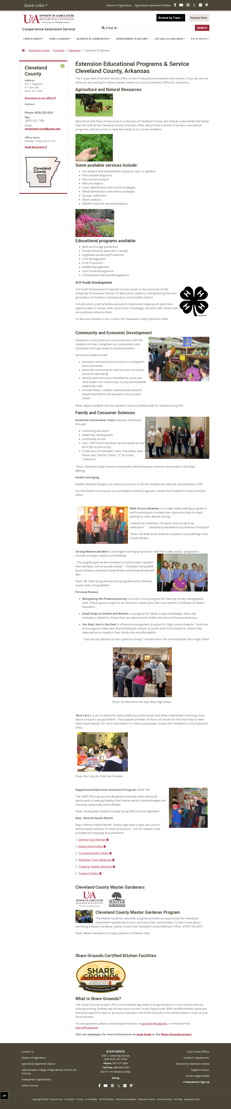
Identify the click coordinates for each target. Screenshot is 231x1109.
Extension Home (39, 50)
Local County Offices (198, 1051)
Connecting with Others (94, 853)
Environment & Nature (131, 38)
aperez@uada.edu (86, 1027)
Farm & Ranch (32, 38)
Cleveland (74, 50)
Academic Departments (196, 1057)
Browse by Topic (169, 18)
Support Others (89, 873)
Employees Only (192, 1099)
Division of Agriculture (119, 5)
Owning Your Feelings (92, 839)
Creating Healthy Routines (95, 866)
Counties (58, 50)
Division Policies (164, 1099)
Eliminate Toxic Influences (95, 860)
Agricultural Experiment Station (153, 5)
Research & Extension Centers (192, 1063)
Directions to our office (39, 98)
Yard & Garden (59, 38)
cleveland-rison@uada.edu (43, 128)
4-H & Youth (199, 38)
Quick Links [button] (34, 5)
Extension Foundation (126, 1099)
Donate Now (198, 18)
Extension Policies (146, 1099)
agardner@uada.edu (154, 1023)
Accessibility (91, 1099)
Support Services (200, 1069)
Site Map (178, 1099)
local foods (143, 1034)
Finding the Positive (90, 846)
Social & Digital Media (197, 1075)
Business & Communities (93, 38)
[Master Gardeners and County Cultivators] (84, 916)
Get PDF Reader (106, 1099)
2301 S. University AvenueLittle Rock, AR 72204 (115, 1057)
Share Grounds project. (176, 1034)
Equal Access (56, 1099)
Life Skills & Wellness (169, 38)
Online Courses (30, 1085)
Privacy (80, 1099)
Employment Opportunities (36, 1079)
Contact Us (28, 1051)
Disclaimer (70, 1099)
